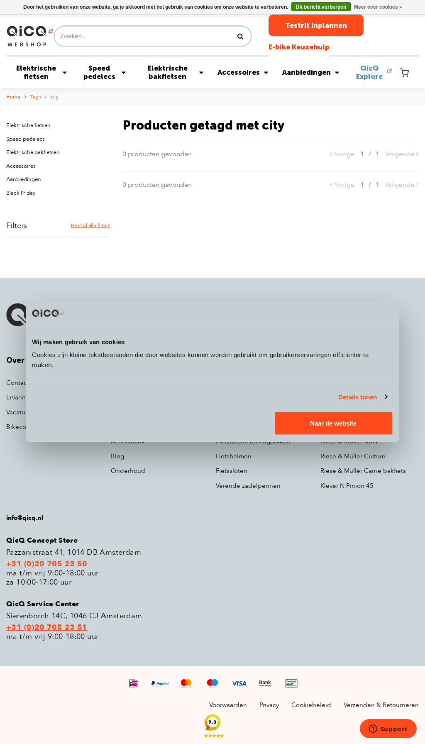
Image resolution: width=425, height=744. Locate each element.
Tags (35, 96)
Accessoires (238, 72)
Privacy (269, 705)
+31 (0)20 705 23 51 (47, 627)
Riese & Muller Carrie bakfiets (363, 471)
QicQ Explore (369, 72)
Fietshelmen (234, 456)
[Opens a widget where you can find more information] (388, 729)
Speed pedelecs (99, 72)
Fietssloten (231, 471)
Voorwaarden (228, 705)
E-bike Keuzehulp (299, 47)
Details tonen (357, 396)
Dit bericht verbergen (321, 7)
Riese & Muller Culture (353, 456)
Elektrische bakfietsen (168, 72)
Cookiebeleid (311, 705)
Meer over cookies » (378, 7)
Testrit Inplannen (316, 25)
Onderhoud (128, 471)
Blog (117, 456)
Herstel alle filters (90, 225)
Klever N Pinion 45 (347, 486)
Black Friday (20, 193)
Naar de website (333, 423)
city (55, 96)
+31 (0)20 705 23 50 (47, 564)
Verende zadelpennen (248, 486)
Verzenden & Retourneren (381, 705)
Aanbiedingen (306, 72)
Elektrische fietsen (36, 72)
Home (13, 96)
